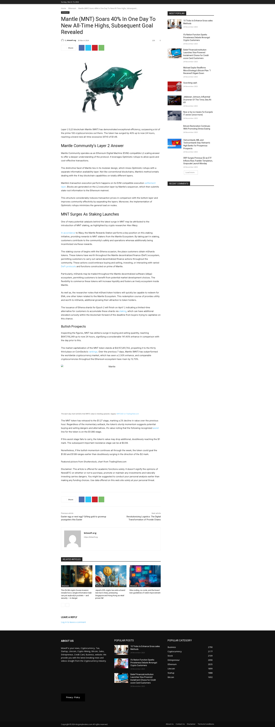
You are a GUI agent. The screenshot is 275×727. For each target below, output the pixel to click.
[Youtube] (212, 2)
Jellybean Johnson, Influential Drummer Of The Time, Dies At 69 (197, 100)
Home (63, 8)
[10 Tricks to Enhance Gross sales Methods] (174, 24)
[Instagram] (200, 2)
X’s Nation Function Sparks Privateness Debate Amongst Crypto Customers (196, 37)
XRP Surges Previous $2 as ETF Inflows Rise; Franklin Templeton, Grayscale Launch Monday (198, 161)
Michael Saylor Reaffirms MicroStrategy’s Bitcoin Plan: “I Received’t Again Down (197, 70)
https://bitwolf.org (91, 537)
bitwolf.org (71, 40)
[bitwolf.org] (63, 40)
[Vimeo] (208, 2)
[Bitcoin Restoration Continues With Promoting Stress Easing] (174, 129)
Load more (190, 172)
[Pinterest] (95, 48)
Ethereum (72, 8)
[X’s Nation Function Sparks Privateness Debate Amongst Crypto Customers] (174, 38)
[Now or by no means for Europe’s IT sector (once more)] (174, 115)
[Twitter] (204, 2)
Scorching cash (190, 83)
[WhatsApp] (101, 48)
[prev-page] (63, 605)
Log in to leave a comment (73, 622)
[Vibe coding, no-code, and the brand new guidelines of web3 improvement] (145, 576)
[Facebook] (196, 2)
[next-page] (67, 605)
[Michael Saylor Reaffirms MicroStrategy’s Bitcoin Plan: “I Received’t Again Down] (174, 71)
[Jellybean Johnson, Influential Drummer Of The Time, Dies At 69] (174, 100)
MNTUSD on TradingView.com (128, 414)
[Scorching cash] (174, 86)
